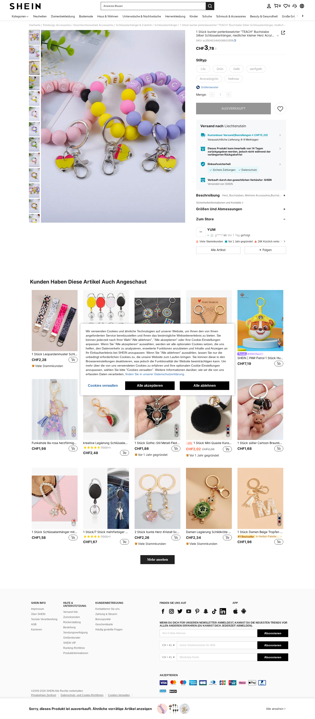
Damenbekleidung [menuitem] (63, 16)
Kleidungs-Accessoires (57, 25)
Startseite (34, 25)
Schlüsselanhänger (165, 25)
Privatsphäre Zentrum (43, 695)
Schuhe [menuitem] (207, 16)
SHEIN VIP (69, 642)
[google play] (244, 613)
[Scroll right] (302, 16)
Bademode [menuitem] (86, 16)
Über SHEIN (38, 614)
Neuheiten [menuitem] (40, 16)
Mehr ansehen (157, 559)
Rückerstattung (72, 622)
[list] (194, 611)
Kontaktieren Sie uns (107, 608)
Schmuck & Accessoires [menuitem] (231, 16)
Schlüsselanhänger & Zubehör (134, 25)
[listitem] (54, 331)
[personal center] (269, 6)
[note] (48, 366)
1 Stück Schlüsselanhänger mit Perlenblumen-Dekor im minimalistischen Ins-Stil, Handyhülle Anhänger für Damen (55, 532)
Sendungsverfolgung (75, 632)
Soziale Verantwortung (44, 619)
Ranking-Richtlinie (74, 648)
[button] (294, 6)
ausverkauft (233, 108)
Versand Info (70, 611)
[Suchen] (210, 6)
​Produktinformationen (75, 653)
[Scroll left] (297, 16)
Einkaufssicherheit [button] (219, 164)
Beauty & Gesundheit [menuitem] (264, 16)
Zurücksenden (71, 617)
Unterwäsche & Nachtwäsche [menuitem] (142, 16)
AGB (33, 624)
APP (235, 603)
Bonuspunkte (103, 619)
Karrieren (36, 629)
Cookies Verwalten (119, 695)
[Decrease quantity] (212, 94)
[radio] (203, 69)
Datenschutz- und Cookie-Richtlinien (82, 695)
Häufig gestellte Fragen (109, 629)
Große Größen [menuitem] (291, 16)
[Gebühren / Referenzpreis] (215, 48)
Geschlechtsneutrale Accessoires (93, 25)
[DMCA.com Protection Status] (173, 691)
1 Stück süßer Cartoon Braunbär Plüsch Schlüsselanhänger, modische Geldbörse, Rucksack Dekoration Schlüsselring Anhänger (260, 443)
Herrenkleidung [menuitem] (175, 16)
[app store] (235, 613)
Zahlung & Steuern (106, 614)
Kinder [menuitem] (194, 16)
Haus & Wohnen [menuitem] (107, 16)
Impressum (37, 608)
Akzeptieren (169, 675)
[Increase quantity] (228, 94)
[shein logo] (25, 6)
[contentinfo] (224, 682)
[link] (277, 5)
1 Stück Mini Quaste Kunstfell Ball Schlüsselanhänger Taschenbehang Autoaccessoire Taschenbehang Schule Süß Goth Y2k (209, 443)
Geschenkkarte (104, 624)
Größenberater (71, 637)
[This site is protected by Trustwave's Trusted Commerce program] (163, 691)
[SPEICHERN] (280, 108)
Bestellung (69, 627)
